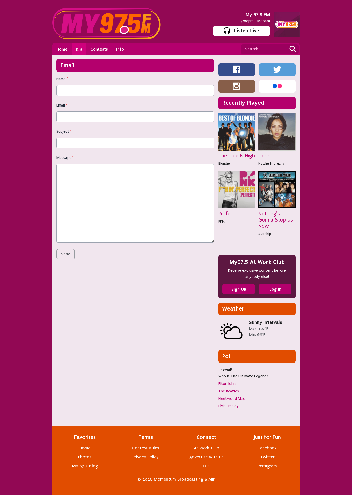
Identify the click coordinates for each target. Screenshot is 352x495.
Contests (99, 49)
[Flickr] (277, 86)
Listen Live (246, 31)
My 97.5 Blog (85, 466)
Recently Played (243, 102)
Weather (233, 308)
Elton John (227, 383)
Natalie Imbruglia (271, 163)
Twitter (267, 457)
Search (292, 49)
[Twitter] (277, 69)
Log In (275, 289)
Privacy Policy (145, 457)
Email (61, 105)
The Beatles (228, 391)
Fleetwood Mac (231, 398)
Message (64, 157)
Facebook (267, 448)
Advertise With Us (206, 457)
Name (62, 79)
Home (62, 49)
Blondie (224, 163)
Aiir (211, 479)
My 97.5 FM (258, 14)
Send (65, 254)
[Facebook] (236, 69)
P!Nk (221, 221)
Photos (84, 457)
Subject (63, 131)
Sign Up (238, 289)
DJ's (79, 49)
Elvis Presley (228, 406)
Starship (264, 234)
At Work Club (206, 448)
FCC (206, 466)
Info (120, 49)
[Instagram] (236, 86)
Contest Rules (145, 448)
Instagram (267, 466)
